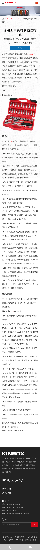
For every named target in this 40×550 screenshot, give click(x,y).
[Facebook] (4, 480)
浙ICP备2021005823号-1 (16, 540)
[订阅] (34, 524)
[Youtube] (17, 480)
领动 (34, 540)
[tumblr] (21, 480)
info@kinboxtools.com (14, 504)
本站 (30, 43)
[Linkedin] (8, 480)
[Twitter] (12, 480)
